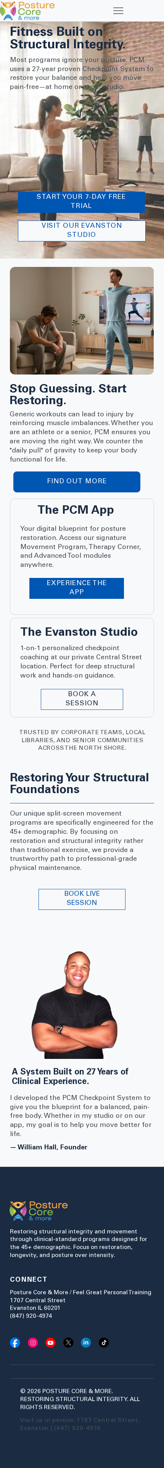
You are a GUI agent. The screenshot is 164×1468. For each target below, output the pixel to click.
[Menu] (118, 11)
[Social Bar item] (15, 1342)
